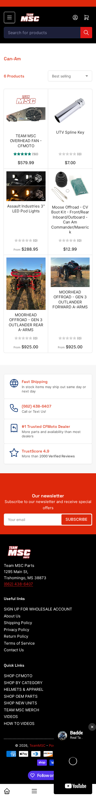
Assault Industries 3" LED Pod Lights (26, 209)
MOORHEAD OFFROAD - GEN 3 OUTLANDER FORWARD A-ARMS (70, 300)
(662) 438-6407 (18, 584)
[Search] (86, 32)
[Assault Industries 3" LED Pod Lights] (26, 186)
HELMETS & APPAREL (23, 689)
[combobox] (48, 32)
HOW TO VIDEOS (19, 723)
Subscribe (76, 519)
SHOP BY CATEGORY (23, 682)
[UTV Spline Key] (70, 109)
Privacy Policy (16, 629)
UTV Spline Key (70, 132)
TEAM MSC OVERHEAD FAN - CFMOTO (26, 140)
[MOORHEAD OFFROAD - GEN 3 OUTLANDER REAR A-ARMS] (26, 284)
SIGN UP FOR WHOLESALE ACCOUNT (38, 609)
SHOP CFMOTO (18, 675)
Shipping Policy (18, 622)
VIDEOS (11, 716)
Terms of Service (19, 643)
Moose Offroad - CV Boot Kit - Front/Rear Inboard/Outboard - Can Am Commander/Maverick (70, 220)
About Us (12, 616)
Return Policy (16, 636)
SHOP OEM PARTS (21, 696)
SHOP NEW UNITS (20, 703)
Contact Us (14, 649)
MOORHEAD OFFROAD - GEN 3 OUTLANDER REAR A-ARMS (26, 322)
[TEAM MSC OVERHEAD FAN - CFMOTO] (26, 111)
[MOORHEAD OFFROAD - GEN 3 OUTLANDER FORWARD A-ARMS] (70, 272)
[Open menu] (9, 17)
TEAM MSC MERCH (21, 709)
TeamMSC (37, 745)
